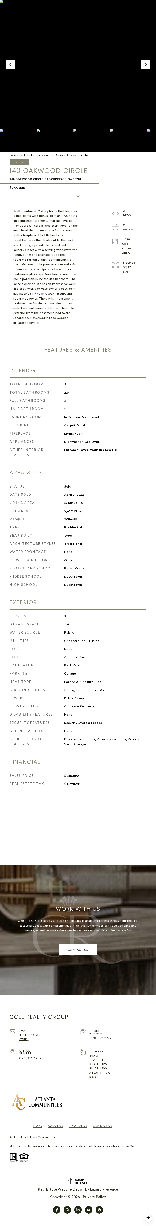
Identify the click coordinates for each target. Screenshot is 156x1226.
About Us (55, 1125)
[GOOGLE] (99, 1210)
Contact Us (102, 1125)
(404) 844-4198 (30, 1057)
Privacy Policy (94, 1197)
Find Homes (78, 1125)
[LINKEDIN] (78, 1210)
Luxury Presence (104, 1189)
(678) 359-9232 (100, 1037)
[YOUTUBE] (88, 1210)
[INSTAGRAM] (67, 1210)
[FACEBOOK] (56, 1210)
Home (37, 1125)
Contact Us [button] (78, 949)
